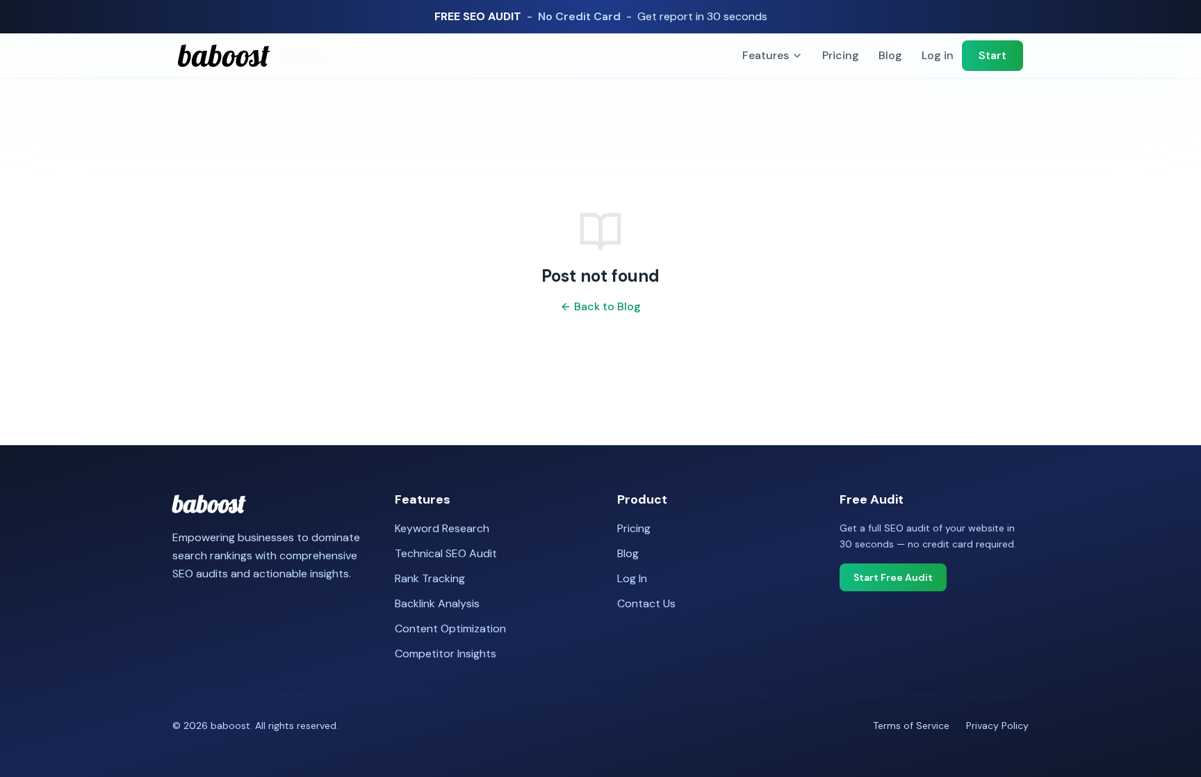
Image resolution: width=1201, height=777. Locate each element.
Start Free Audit (893, 577)
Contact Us (646, 603)
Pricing (840, 55)
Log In (632, 578)
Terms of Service (911, 725)
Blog (890, 55)
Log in (938, 55)
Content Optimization (450, 628)
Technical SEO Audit (446, 553)
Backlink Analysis (437, 603)
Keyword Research (442, 528)
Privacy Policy (997, 725)
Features (765, 55)
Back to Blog (607, 306)
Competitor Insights (445, 653)
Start (992, 55)
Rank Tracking (430, 578)
